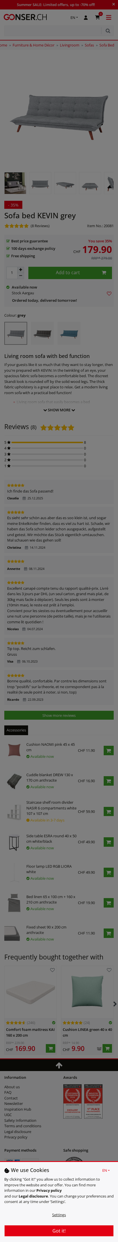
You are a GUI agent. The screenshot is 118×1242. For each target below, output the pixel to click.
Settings (59, 1214)
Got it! (59, 1231)
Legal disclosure (33, 1196)
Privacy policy (49, 1190)
